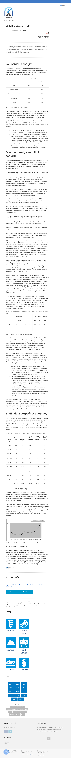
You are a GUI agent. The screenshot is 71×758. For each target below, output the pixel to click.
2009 (24, 695)
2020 (10, 684)
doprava (21, 709)
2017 (10, 688)
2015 (24, 688)
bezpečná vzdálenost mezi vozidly (17, 706)
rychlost (22, 714)
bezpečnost (16, 711)
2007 (20, 699)
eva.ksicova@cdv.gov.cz (27, 754)
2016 (17, 688)
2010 (17, 695)
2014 (10, 691)
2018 (24, 684)
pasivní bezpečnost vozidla (12, 709)
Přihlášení (12, 592)
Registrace (26, 592)
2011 (10, 695)
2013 (17, 691)
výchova (17, 714)
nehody (10, 711)
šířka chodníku (23, 711)
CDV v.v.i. (6, 744)
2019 (17, 684)
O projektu (6, 742)
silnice (26, 709)
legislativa (12, 714)
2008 (14, 699)
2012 (24, 691)
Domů (5, 20)
